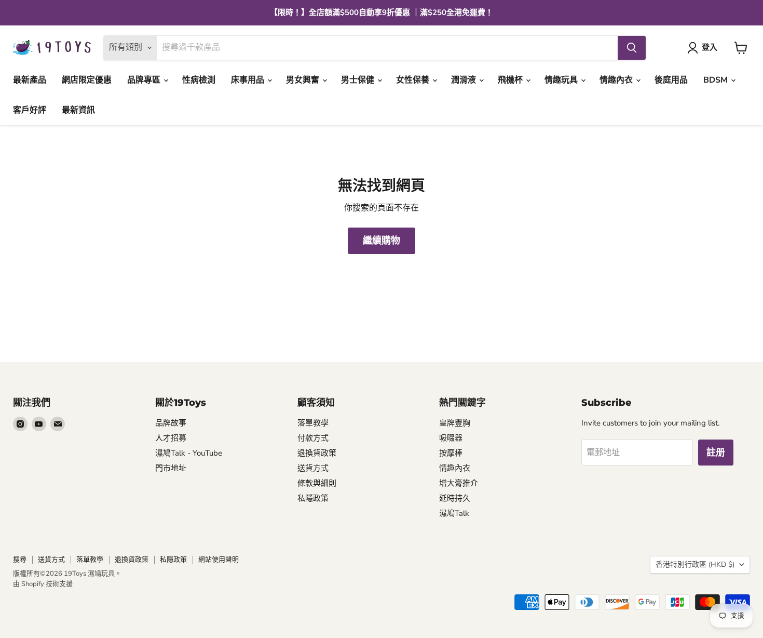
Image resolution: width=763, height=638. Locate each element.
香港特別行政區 (695, 564)
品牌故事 (170, 423)
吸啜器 (450, 438)
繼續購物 (381, 240)
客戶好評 (29, 110)
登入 (709, 47)
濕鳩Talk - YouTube (188, 453)
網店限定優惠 (87, 80)
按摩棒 (450, 453)
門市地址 (170, 468)
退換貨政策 (316, 453)
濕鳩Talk (454, 513)
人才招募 (170, 438)
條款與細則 (316, 483)
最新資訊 (78, 110)
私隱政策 (313, 498)
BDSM (716, 80)
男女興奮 (303, 80)
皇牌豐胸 (454, 423)
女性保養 (413, 80)
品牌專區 (144, 80)
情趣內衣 (617, 80)
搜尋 (19, 559)
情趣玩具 (562, 80)
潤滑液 (464, 80)
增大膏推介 (458, 483)
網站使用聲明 (218, 559)
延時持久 (454, 498)
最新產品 (29, 80)
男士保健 (358, 80)
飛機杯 (511, 80)
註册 (715, 452)
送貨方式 (313, 468)
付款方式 (313, 438)
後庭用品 (671, 80)
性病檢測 (198, 80)
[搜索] (632, 48)
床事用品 (248, 80)
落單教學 (313, 423)
